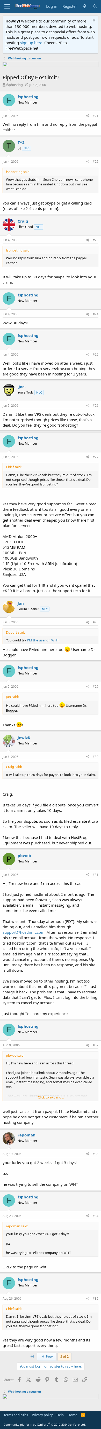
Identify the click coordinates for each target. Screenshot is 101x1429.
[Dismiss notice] (93, 21)
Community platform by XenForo (45, 1424)
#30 (95, 757)
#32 (95, 1045)
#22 (95, 161)
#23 (95, 240)
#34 (95, 1216)
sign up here (31, 42)
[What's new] (85, 6)
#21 (95, 116)
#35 (95, 1298)
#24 (95, 314)
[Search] (95, 6)
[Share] (87, 116)
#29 (95, 686)
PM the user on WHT (43, 640)
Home (72, 1414)
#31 (95, 875)
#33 (95, 1154)
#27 (95, 457)
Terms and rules (16, 1414)
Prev (49, 1356)
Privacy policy (42, 1414)
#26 (95, 405)
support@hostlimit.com (24, 932)
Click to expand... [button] (51, 1097)
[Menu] (7, 6)
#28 (95, 622)
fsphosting (14, 84)
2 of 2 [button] (64, 1356)
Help (60, 1414)
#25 (95, 354)
